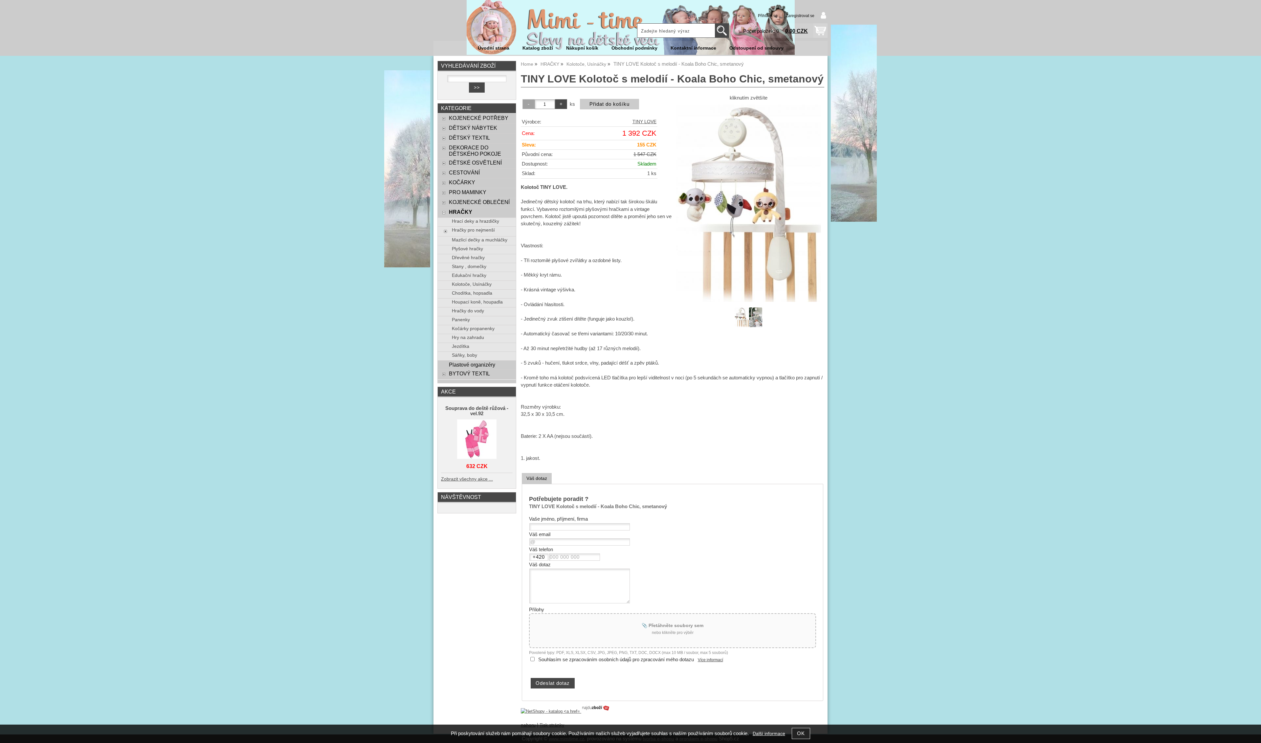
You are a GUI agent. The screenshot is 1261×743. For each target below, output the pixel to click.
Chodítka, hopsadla (472, 293)
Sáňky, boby (464, 355)
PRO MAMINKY (467, 192)
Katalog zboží (537, 48)
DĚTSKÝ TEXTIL (469, 138)
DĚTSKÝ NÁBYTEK (473, 128)
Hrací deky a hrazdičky (475, 221)
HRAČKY (460, 212)
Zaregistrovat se (800, 15)
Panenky (461, 319)
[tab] (537, 478)
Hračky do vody (468, 310)
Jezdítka (460, 346)
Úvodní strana (493, 48)
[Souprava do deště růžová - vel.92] (477, 439)
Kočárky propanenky (473, 328)
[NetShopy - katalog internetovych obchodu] (565, 711)
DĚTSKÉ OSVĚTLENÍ (475, 163)
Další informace (769, 733)
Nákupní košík (582, 48)
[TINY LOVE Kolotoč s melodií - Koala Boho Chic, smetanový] (748, 203)
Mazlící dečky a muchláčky (479, 239)
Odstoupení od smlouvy (756, 48)
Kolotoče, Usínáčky (472, 284)
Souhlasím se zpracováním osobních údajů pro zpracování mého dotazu (616, 659)
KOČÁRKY (462, 182)
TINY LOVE (644, 121)
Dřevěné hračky (468, 257)
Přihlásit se (768, 15)
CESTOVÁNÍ (464, 172)
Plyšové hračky (467, 248)
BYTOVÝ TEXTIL (469, 373)
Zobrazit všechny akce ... (467, 479)
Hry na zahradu (468, 337)
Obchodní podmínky (634, 48)
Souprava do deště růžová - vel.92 (476, 411)
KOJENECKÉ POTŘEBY (478, 118)
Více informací (710, 660)
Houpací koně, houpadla (477, 302)
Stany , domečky (469, 266)
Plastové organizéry (472, 365)
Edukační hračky (469, 275)
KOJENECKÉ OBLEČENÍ (479, 202)
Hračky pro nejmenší (473, 230)
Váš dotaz (536, 478)
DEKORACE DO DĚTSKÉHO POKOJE (475, 151)
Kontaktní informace (693, 48)
